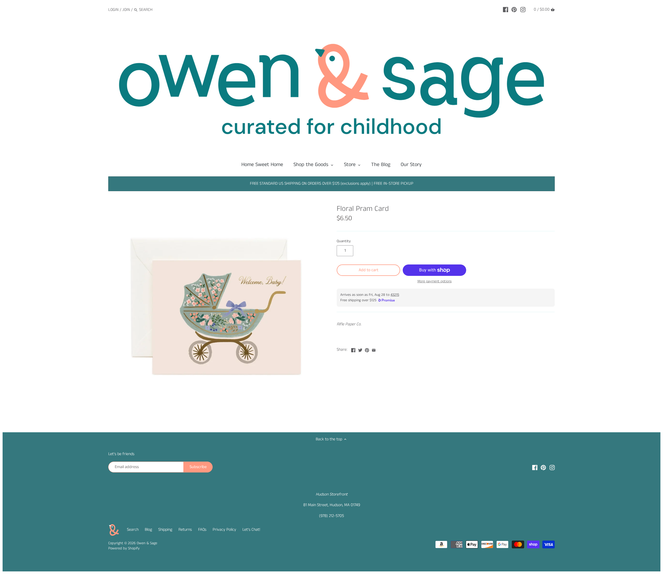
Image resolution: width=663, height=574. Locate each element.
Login (113, 10)
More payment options (434, 281)
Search (133, 530)
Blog (148, 530)
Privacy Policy (224, 530)
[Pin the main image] (367, 349)
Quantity (344, 241)
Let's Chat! (251, 530)
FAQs (202, 530)
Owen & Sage (147, 543)
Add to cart (368, 270)
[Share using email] (374, 349)
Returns (185, 530)
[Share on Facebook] (353, 349)
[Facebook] (505, 10)
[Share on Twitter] (360, 349)
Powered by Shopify (124, 548)
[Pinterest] (514, 10)
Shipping (165, 530)
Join (126, 10)
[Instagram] (522, 10)
